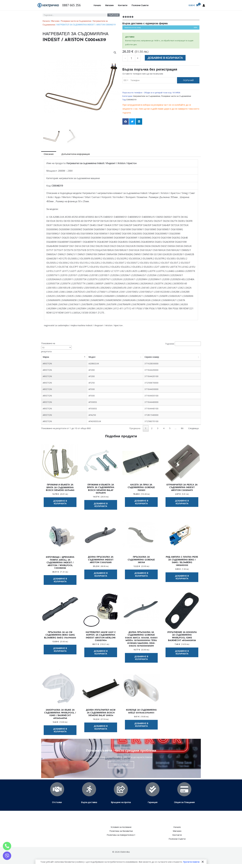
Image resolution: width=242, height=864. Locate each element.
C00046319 (131, 99)
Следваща (193, 428)
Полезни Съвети (140, 5)
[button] (114, 52)
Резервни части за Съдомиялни (76, 21)
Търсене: (169, 343)
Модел (92, 356)
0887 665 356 (71, 5)
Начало (97, 5)
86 (182, 428)
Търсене (114, 15)
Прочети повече (191, 861)
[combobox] (126, 80)
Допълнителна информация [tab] (75, 154)
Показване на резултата (48, 347)
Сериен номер (152, 356)
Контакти (122, 5)
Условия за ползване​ (121, 827)
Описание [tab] (49, 154)
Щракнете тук (121, 764)
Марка (46, 356)
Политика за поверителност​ (121, 834)
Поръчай (188, 80)
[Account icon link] (204, 5)
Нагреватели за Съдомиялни (146, 96)
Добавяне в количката (165, 58)
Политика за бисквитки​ (121, 831)
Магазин (109, 5)
